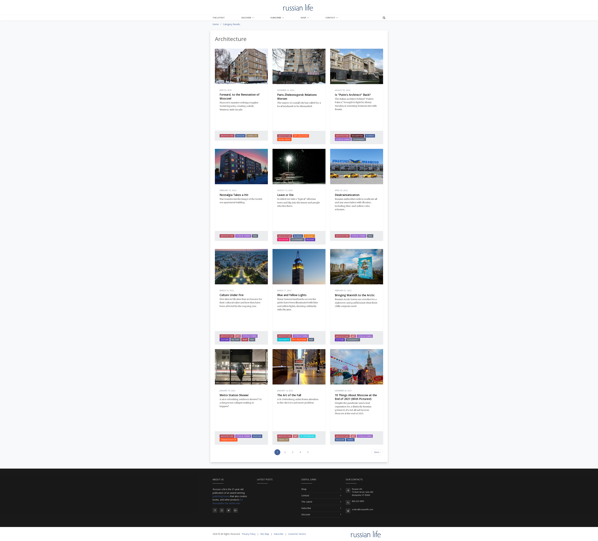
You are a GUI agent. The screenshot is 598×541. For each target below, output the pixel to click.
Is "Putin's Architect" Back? (353, 95)
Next (376, 452)
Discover (246, 17)
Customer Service (297, 533)
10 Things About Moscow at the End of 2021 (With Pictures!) (356, 397)
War (255, 236)
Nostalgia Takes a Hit (234, 195)
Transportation (228, 440)
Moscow (240, 136)
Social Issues (284, 139)
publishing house (221, 496)
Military (235, 339)
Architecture (227, 136)
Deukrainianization (347, 195)
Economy (309, 236)
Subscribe (275, 17)
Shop (303, 17)
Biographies (357, 136)
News (244, 339)
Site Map (264, 533)
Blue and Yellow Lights (291, 295)
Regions (310, 239)
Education (283, 239)
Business (370, 136)
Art (238, 336)
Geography (283, 339)
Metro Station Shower (234, 395)
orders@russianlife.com (362, 509)
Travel (350, 440)
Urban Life (252, 136)
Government (359, 139)
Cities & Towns (343, 139)
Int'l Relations (301, 136)
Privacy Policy (249, 533)
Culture (224, 339)
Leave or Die (285, 195)
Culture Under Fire (232, 295)
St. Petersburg (307, 436)
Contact (330, 17)
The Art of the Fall (289, 395)
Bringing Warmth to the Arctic (355, 295)
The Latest (219, 17)
